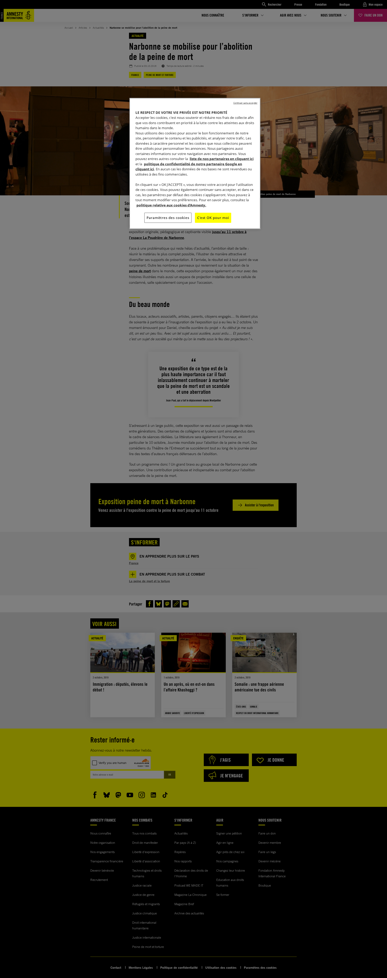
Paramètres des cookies (168, 217)
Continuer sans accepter (245, 103)
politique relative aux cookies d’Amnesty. (171, 205)
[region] (194, 163)
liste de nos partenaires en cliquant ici (222, 158)
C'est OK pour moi (213, 217)
